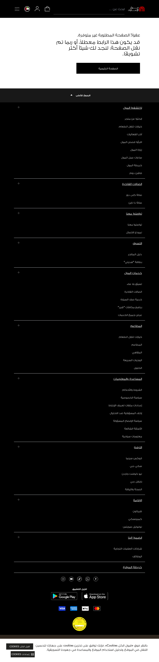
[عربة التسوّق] (47, 11)
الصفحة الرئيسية (108, 68)
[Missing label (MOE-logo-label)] (136, 8)
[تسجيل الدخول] (37, 9)
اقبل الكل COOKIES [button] (20, 646)
